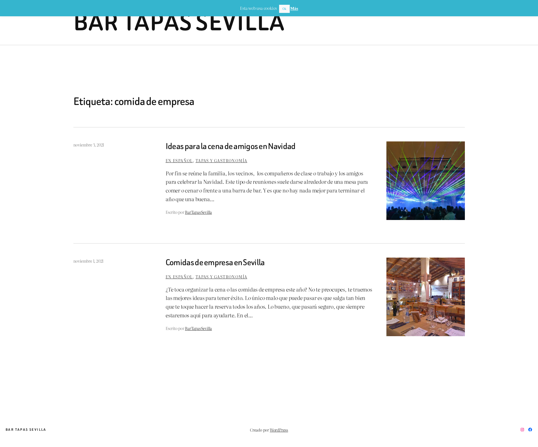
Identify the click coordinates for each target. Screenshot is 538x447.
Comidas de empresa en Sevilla (215, 263)
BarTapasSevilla (198, 212)
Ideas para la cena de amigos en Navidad (231, 146)
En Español (179, 160)
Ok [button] (284, 8)
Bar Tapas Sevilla (179, 22)
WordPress (279, 430)
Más (294, 8)
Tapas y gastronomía (221, 160)
